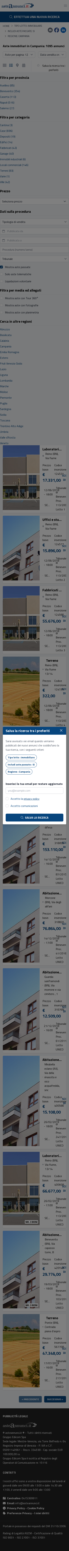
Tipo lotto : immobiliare (21, 757)
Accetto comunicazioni (24, 806)
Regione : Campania (19, 771)
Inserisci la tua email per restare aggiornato (34, 784)
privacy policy (31, 799)
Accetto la (25, 799)
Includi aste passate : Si (21, 764)
